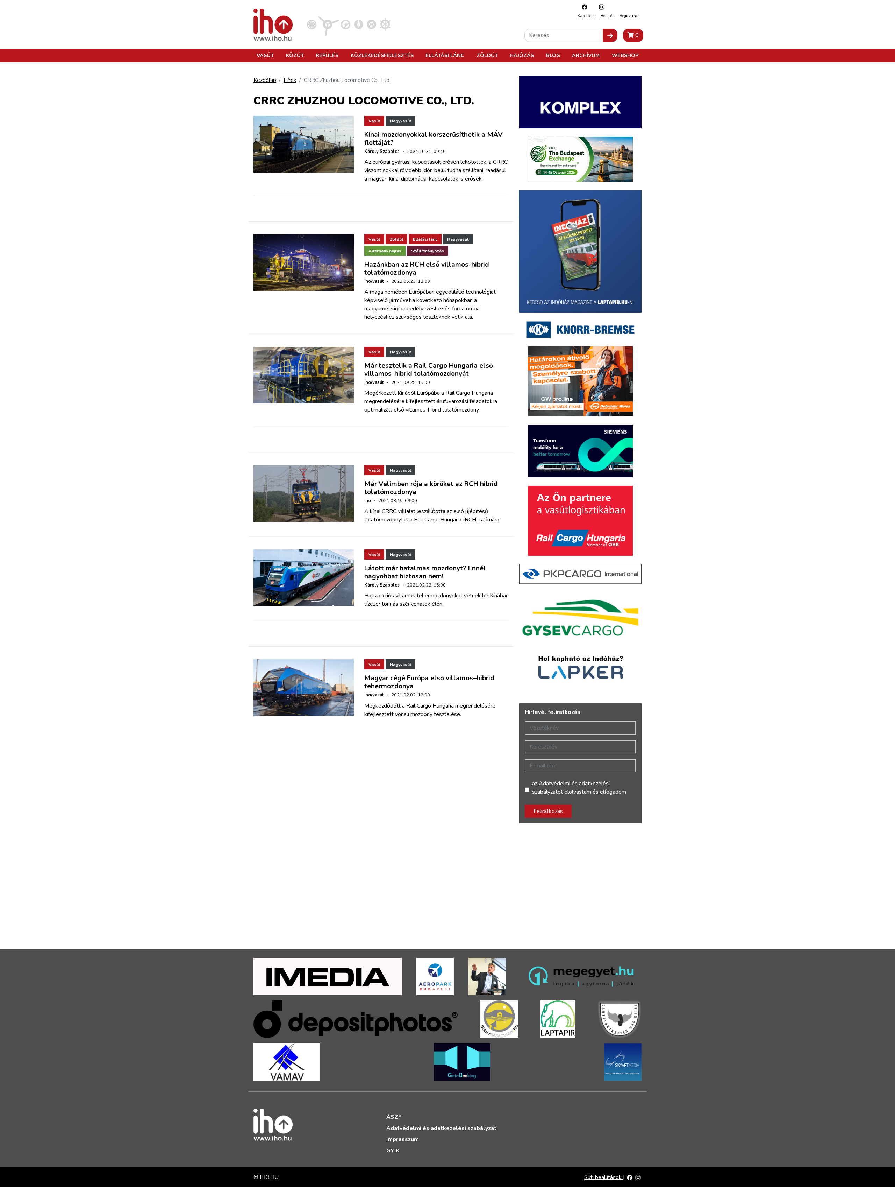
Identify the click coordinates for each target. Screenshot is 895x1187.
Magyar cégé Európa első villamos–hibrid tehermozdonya (429, 682)
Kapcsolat (586, 16)
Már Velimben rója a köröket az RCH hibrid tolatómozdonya (431, 488)
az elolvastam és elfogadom (579, 788)
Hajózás (522, 55)
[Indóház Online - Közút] (345, 24)
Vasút (265, 55)
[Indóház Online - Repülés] (328, 24)
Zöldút (487, 55)
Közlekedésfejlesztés (382, 55)
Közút (295, 55)
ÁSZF (393, 1117)
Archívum (586, 55)
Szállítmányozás (427, 251)
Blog (553, 55)
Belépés (607, 16)
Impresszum (402, 1139)
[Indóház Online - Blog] (358, 24)
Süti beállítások (603, 1177)
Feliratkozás (548, 811)
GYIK (392, 1150)
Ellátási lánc (444, 55)
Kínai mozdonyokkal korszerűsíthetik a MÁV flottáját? (433, 138)
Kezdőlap (264, 80)
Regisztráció (630, 16)
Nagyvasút (400, 121)
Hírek (290, 80)
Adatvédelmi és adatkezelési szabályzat (441, 1128)
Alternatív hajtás (384, 251)
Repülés (327, 55)
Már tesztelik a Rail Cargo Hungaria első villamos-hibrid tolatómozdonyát (428, 369)
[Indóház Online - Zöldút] (371, 24)
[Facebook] (583, 6)
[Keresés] (610, 35)
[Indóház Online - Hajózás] (385, 24)
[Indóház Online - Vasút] (311, 24)
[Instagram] (600, 6)
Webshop (625, 55)
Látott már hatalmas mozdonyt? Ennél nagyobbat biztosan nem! (425, 572)
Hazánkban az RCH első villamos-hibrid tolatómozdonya (426, 268)
